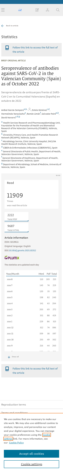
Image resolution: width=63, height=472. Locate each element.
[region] (31, 442)
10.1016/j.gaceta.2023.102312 (22, 250)
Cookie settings (31, 464)
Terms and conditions (14, 412)
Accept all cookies (31, 454)
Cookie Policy (16, 442)
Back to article (12, 25)
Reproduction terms (13, 404)
